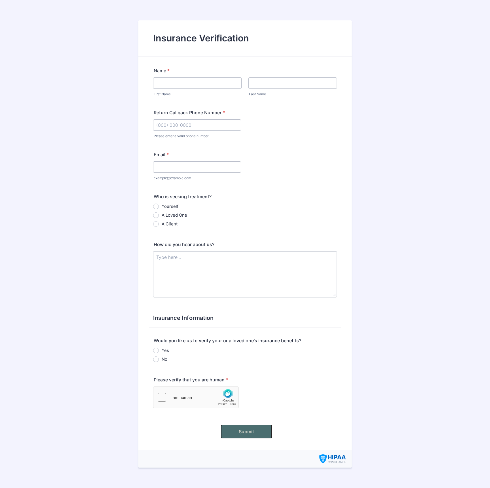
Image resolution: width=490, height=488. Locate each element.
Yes (165, 350)
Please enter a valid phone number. (181, 136)
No (164, 359)
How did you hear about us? (184, 244)
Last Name (257, 94)
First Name (162, 94)
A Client (170, 224)
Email (161, 154)
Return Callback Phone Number (189, 112)
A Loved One (174, 215)
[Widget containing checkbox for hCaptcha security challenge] (196, 397)
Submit (246, 431)
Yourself (170, 206)
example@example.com (172, 178)
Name (162, 70)
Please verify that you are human (191, 380)
